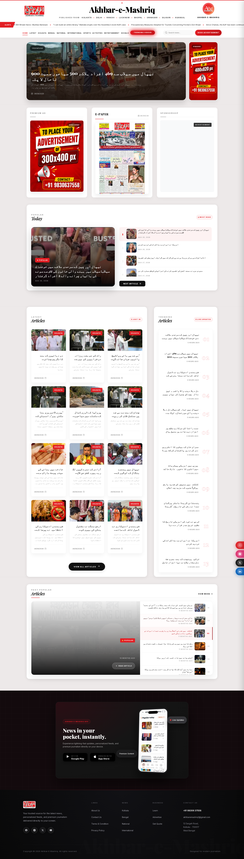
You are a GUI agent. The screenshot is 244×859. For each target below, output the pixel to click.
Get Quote (157, 824)
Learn (155, 810)
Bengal (51, 33)
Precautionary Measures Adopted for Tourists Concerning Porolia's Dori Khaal (71, 25)
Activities (97, 33)
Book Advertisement (208, 33)
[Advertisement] (187, 156)
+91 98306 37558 (192, 810)
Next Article (130, 283)
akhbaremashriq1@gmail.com (196, 817)
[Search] (166, 32)
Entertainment (111, 33)
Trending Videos (143, 32)
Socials (125, 33)
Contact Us (96, 817)
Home (25, 33)
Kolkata (42, 33)
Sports (87, 33)
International (74, 33)
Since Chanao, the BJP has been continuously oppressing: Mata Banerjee (144, 25)
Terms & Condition (99, 824)
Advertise (157, 817)
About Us (95, 810)
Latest (32, 33)
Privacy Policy (97, 830)
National (61, 33)
